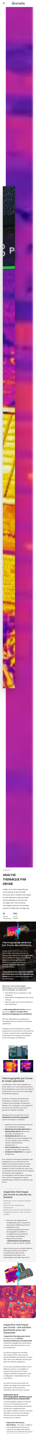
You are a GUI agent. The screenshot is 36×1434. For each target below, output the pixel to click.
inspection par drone (20, 951)
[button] (4, 3)
